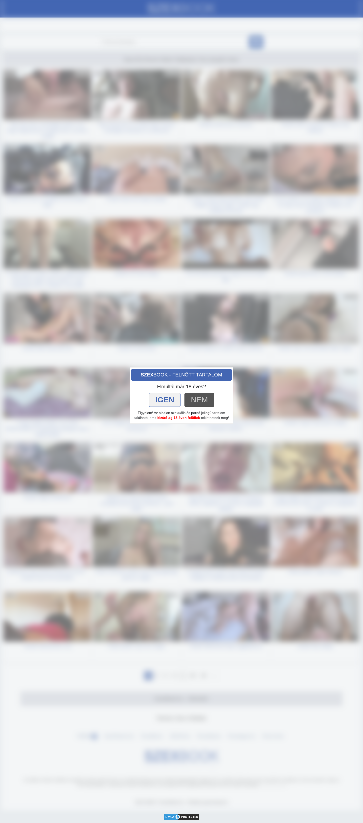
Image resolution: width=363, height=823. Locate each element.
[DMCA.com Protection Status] (181, 816)
